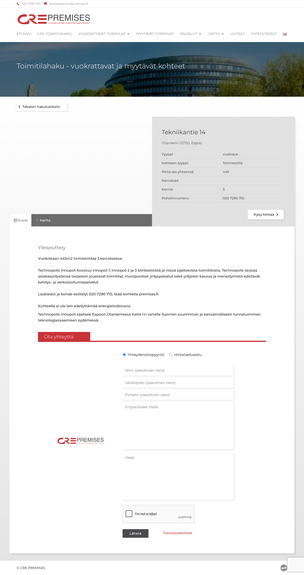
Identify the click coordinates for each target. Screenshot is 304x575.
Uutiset (238, 34)
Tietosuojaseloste (177, 533)
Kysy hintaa (264, 214)
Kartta (45, 220)
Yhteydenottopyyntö (145, 354)
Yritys (214, 34)
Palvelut (188, 34)
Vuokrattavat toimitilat (101, 34)
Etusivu (24, 34)
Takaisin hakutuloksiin (41, 107)
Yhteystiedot (264, 34)
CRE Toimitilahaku (55, 34)
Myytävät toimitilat (155, 34)
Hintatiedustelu (188, 354)
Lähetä (135, 533)
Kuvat (23, 220)
